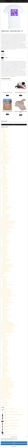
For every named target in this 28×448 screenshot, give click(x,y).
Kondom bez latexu (5, 197)
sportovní (8, 41)
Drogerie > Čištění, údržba (5, 219)
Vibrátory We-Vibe (5, 363)
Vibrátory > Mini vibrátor (4, 388)
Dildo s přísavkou (5, 165)
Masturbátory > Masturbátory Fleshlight (6, 264)
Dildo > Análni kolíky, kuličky (5, 179)
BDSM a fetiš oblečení (5, 154)
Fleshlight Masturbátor (5, 253)
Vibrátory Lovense (5, 361)
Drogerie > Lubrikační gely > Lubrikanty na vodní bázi (8, 226)
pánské (7, 43)
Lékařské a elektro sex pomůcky (6, 135)
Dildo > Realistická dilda (4, 184)
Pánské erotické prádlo (4, 273)
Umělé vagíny (4, 256)
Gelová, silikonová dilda (5, 174)
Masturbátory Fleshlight (5, 258)
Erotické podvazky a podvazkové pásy (7, 315)
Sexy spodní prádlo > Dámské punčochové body (7, 329)
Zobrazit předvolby (14, 446)
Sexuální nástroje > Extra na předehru (6, 289)
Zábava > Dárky (4, 404)
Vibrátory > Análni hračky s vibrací (6, 378)
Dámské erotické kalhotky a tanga (7, 299)
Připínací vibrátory (5, 347)
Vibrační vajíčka (4, 245)
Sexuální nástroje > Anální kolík (5, 288)
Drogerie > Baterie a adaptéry (5, 218)
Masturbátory (3, 257)
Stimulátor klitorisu (5, 242)
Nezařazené (3, 272)
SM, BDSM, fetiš (4, 333)
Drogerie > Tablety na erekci (5, 230)
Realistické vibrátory (5, 350)
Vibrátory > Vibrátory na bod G (5, 396)
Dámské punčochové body (6, 306)
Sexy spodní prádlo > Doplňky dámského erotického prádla (9, 331)
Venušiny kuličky (5, 244)
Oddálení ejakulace (5, 210)
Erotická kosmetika (4, 233)
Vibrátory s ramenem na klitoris (6, 377)
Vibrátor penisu (4, 373)
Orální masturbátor (5, 255)
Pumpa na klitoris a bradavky (6, 241)
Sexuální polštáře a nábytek (6, 159)
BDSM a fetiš (4, 334)
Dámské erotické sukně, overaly (6, 304)
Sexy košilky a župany (5, 320)
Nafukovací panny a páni (5, 269)
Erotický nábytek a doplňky (5, 247)
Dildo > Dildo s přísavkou (5, 180)
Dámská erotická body (5, 298)
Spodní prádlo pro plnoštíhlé (6, 321)
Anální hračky (3, 129)
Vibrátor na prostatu (5, 353)
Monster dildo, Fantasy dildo (6, 168)
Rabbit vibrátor (4, 349)
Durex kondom (5, 194)
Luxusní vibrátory (5, 358)
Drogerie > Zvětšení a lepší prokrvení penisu (7, 231)
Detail (2, 51)
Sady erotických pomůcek (5, 276)
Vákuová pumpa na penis (6, 243)
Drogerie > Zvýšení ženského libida (6, 232)
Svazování (4, 140)
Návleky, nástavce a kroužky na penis (6, 271)
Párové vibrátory (5, 367)
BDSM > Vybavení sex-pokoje (5, 152)
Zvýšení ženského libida (5, 216)
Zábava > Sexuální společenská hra (6, 405)
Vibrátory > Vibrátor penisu (5, 395)
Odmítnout (14, 444)
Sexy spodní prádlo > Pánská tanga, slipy (7, 332)
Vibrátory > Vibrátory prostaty (5, 397)
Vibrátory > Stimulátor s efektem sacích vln (7, 394)
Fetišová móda (4, 134)
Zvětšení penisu (4, 246)
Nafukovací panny (5, 254)
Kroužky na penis (20, 1)
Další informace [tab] (6, 57)
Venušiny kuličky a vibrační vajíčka (6, 337)
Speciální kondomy (5, 200)
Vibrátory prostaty (5, 376)
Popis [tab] (2, 57)
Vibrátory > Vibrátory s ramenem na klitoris (7, 398)
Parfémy (3, 274)
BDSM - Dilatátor (4, 143)
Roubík (3, 138)
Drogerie (3, 185)
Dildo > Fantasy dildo (4, 181)
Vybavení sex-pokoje (5, 142)
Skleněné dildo (4, 169)
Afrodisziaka (3, 128)
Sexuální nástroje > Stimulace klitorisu (6, 293)
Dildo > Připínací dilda (4, 183)
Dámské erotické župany (5, 305)
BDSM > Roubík (3, 149)
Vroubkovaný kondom (5, 202)
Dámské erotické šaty (5, 303)
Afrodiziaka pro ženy (5, 186)
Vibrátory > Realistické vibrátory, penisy (6, 392)
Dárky (24, 1)
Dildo (2, 170)
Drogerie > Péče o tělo (4, 229)
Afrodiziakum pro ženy (5, 188)
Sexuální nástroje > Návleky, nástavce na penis (7, 292)
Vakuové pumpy (4, 283)
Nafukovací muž (4, 239)
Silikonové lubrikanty (5, 208)
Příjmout (14, 442)
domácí (16, 36)
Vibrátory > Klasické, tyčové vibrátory (6, 381)
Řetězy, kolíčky (4, 137)
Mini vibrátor (4, 366)
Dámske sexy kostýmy (5, 307)
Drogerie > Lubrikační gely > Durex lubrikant (7, 225)
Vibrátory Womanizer (5, 364)
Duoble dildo (4, 167)
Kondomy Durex (5, 199)
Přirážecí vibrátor (5, 348)
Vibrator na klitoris (5, 352)
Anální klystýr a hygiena (5, 189)
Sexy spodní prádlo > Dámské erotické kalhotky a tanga (8, 323)
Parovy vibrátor (4, 346)
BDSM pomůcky (4, 153)
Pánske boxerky (4, 318)
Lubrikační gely (4, 204)
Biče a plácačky (4, 156)
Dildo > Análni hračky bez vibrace (6, 178)
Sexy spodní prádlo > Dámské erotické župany (7, 328)
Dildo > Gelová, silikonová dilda (5, 182)
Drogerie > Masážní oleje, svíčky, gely (6, 228)
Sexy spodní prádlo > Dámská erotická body (7, 322)
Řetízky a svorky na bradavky (6, 158)
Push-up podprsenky (5, 319)
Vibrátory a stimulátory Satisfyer (7, 359)
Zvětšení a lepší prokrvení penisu (6, 215)
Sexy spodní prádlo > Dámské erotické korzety (7, 324)
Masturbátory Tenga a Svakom (6, 259)
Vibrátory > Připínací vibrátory (5, 390)
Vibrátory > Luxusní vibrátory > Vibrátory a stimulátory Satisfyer (9, 382)
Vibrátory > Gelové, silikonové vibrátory (6, 379)
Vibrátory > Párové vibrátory (5, 389)
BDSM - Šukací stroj (4, 144)
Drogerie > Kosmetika (4, 224)
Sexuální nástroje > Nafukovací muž (6, 291)
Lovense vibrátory (5, 343)
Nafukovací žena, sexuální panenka (7, 260)
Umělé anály (4, 262)
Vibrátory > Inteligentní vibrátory (5, 380)
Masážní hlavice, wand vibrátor (6, 345)
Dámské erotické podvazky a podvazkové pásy (8, 302)
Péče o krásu (4, 211)
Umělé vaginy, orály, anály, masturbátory (6, 335)
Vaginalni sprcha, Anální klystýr (6, 214)
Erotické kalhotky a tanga (6, 313)
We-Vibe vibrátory (5, 344)
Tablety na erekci (5, 213)
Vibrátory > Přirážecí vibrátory (5, 391)
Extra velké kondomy (5, 195)
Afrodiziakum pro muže (5, 187)
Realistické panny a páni (5, 270)
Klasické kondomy (5, 196)
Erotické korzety (4, 314)
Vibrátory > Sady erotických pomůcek (6, 393)
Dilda (2, 164)
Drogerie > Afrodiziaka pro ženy (5, 217)
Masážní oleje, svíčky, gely (6, 209)
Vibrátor (3, 338)
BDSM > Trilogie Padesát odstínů (6, 151)
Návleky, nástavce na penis (6, 240)
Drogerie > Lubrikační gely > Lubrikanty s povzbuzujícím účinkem (9, 227)
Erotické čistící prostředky (5, 234)
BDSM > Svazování (4, 150)
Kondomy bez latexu (5, 198)
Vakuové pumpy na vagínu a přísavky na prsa (8, 284)
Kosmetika (4, 203)
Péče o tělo (4, 212)
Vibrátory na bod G (5, 354)
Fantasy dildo (4, 173)
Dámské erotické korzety (6, 300)
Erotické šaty (14, 1)
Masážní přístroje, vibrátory (6, 365)
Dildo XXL (4, 166)
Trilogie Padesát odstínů (5, 141)
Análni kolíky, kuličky (5, 172)
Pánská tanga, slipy (5, 317)
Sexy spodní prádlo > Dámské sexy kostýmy (7, 330)
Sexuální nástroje (4, 277)
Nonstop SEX (2, 0)
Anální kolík (4, 278)
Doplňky (4, 308)
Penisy (3, 275)
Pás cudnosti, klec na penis (6, 136)
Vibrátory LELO (5, 360)
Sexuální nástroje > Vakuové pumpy (6, 294)
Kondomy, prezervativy (4, 248)
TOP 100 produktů (5, 403)
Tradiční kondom (5, 201)
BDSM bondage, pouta (5, 155)
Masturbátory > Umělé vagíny (5, 268)
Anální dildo (4, 171)
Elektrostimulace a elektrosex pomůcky (7, 157)
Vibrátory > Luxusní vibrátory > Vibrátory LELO (7, 383)
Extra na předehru (5, 279)
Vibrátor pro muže (5, 374)
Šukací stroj (4, 139)
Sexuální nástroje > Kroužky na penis (6, 290)
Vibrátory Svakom (5, 362)
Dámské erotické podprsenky (6, 301)
